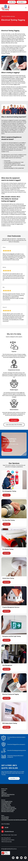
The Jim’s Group (4, 818)
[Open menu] (26, 7)
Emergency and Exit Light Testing (8, 808)
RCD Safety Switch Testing (7, 811)
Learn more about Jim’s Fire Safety (14, 424)
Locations (3, 790)
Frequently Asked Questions (8, 794)
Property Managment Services (8, 807)
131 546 (11, 2)
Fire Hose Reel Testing (6, 802)
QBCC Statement (5, 795)
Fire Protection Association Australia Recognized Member (14, 819)
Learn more (6, 495)
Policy (2, 791)
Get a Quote (21, 2)
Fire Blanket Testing (5, 804)
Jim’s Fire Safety (5, 817)
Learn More (12, 778)
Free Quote (7, 450)
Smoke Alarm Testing (6, 805)
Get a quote (14, 420)
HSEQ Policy (4, 793)
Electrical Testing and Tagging (8, 810)
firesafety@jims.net (9, 831)
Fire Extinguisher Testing (6, 801)
